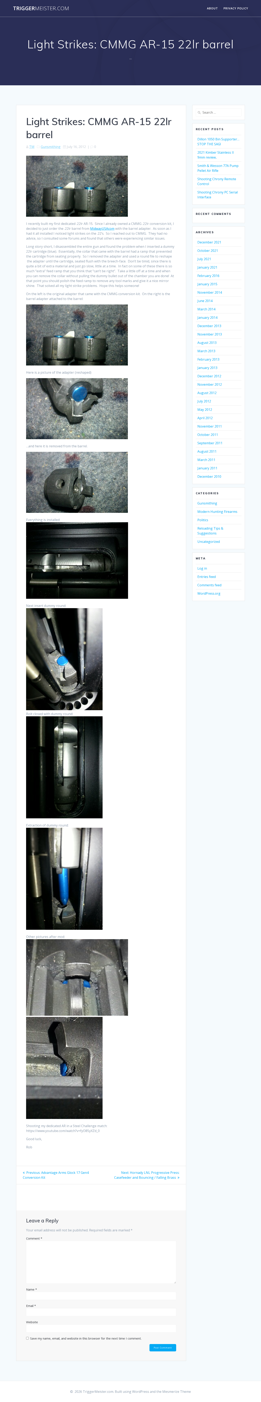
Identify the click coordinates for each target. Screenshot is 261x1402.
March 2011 (206, 460)
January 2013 (207, 367)
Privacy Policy (235, 8)
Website (32, 1322)
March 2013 (206, 351)
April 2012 (205, 418)
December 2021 (209, 242)
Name (31, 1289)
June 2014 (204, 301)
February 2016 (208, 275)
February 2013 (208, 359)
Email (31, 1306)
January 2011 (207, 468)
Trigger (41, 8)
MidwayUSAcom (102, 228)
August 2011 (207, 451)
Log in (202, 568)
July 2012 (204, 401)
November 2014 (209, 292)
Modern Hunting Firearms (217, 511)
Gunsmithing (51, 146)
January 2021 (207, 267)
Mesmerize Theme (176, 1391)
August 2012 (207, 393)
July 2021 (204, 259)
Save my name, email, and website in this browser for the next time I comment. (86, 1338)
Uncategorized (208, 541)
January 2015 (207, 284)
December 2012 (209, 376)
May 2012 (204, 409)
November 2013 (209, 334)
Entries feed (206, 576)
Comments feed (209, 585)
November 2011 (209, 426)
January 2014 (207, 317)
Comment (34, 1238)
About (212, 8)
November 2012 (209, 384)
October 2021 (207, 250)
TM (31, 146)
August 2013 (207, 342)
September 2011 (209, 443)
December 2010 (209, 476)
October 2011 (207, 434)
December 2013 (209, 326)
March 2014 (206, 309)
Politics (202, 520)
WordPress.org (208, 593)
